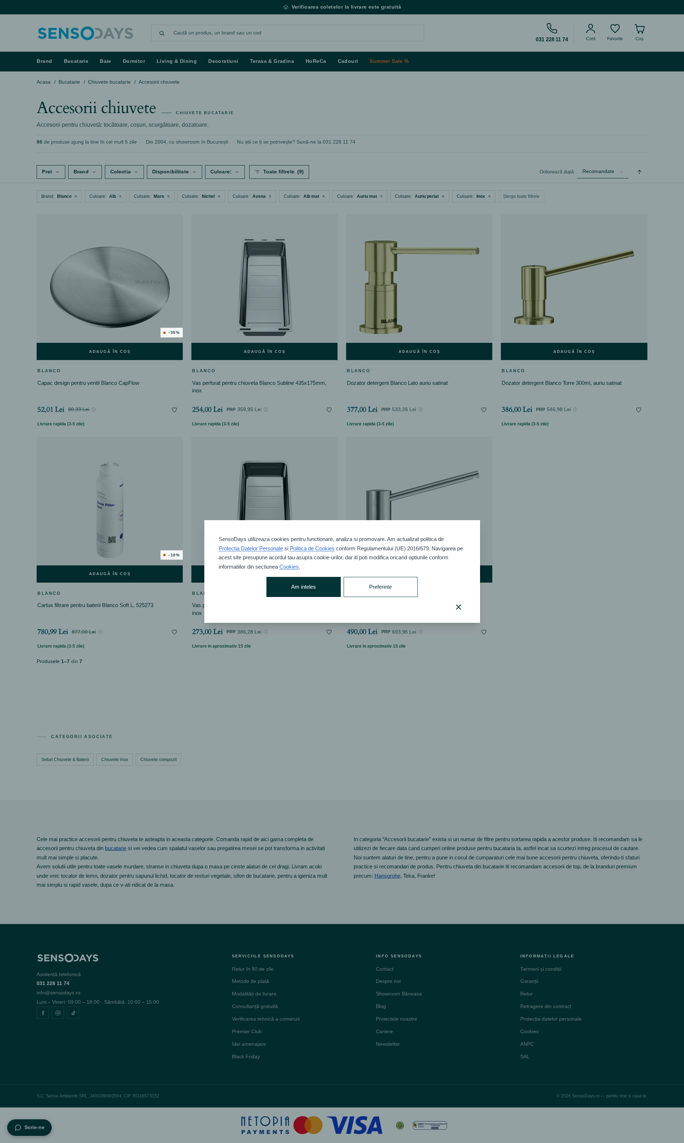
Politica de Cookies (312, 548)
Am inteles (303, 587)
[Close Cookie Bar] (458, 607)
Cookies (289, 567)
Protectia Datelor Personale (251, 548)
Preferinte (380, 587)
